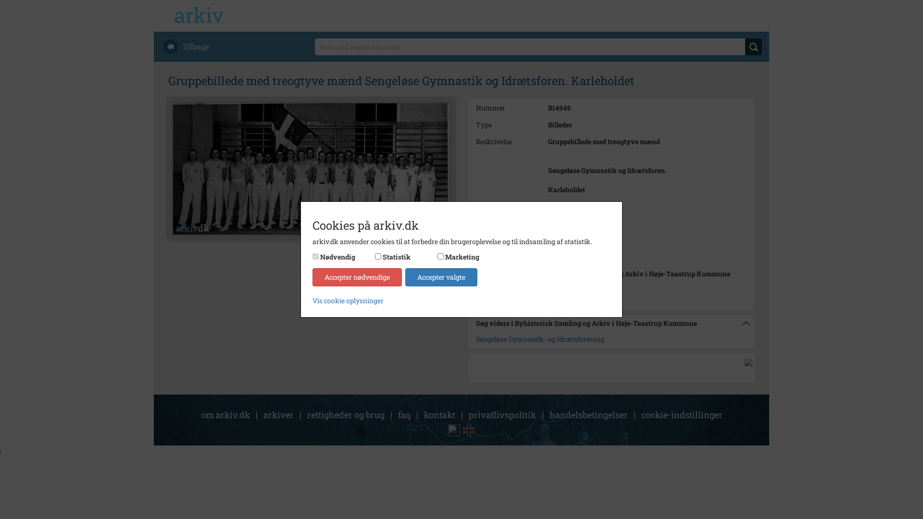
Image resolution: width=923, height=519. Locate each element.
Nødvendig (337, 256)
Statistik (397, 256)
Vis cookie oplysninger (348, 300)
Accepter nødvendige (357, 277)
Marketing (462, 256)
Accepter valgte (441, 277)
